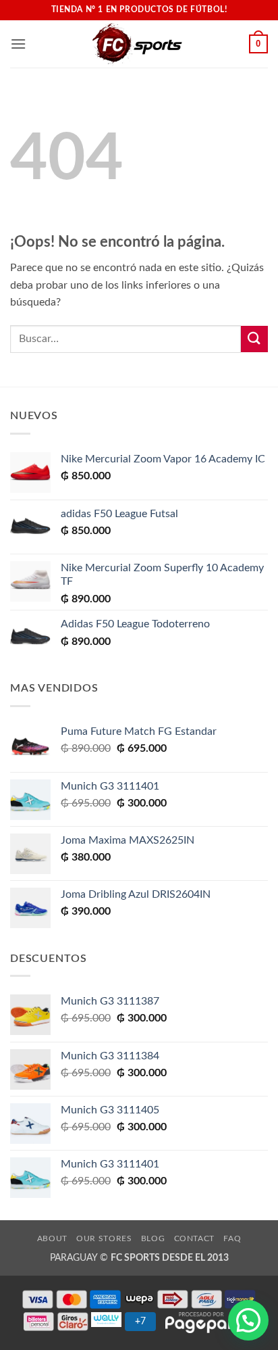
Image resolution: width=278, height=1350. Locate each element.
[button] (18, 43)
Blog (153, 1238)
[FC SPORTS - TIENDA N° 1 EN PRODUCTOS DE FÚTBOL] (137, 44)
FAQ (232, 1238)
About (52, 1238)
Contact (194, 1238)
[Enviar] (254, 339)
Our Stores (104, 1238)
